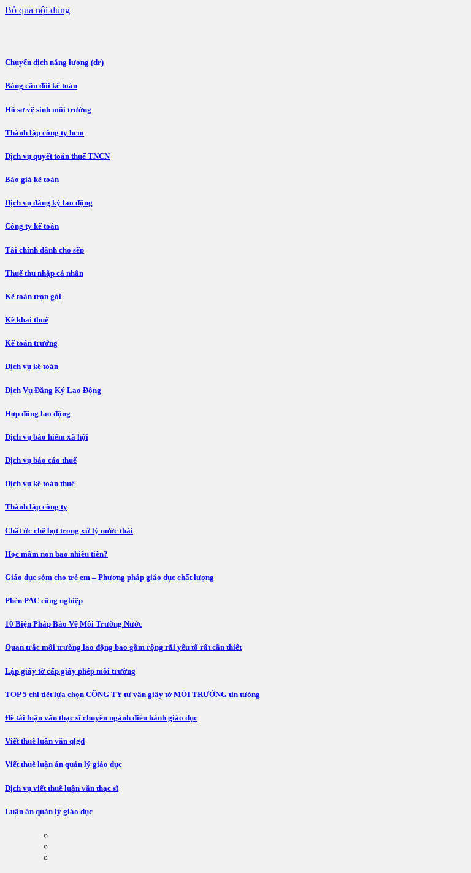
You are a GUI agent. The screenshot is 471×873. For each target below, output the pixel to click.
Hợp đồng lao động (38, 413)
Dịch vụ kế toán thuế (40, 483)
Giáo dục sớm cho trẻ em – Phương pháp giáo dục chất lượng (109, 577)
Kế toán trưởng (31, 343)
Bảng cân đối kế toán (41, 85)
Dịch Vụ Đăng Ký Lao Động (53, 390)
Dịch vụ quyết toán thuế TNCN (57, 156)
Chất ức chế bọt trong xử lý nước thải (69, 530)
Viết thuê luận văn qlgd (45, 740)
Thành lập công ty (36, 506)
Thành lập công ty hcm (44, 132)
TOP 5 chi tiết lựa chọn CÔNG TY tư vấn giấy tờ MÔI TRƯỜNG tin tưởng (132, 694)
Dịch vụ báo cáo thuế (41, 460)
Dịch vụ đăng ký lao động (49, 202)
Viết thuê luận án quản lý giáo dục (63, 764)
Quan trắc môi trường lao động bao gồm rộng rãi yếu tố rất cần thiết (123, 647)
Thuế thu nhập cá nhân (44, 273)
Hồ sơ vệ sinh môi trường (48, 109)
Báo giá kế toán (32, 179)
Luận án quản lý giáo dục (49, 811)
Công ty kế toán (32, 226)
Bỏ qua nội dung (37, 10)
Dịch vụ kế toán (31, 366)
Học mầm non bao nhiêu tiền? (56, 553)
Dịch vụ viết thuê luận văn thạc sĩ (61, 788)
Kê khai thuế (26, 319)
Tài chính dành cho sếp (44, 249)
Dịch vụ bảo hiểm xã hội (46, 436)
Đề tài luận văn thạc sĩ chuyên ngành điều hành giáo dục (101, 717)
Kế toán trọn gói (33, 296)
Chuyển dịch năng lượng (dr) (54, 62)
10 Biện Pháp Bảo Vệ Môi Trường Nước (73, 623)
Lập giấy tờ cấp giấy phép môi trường (70, 671)
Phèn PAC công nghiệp (44, 600)
